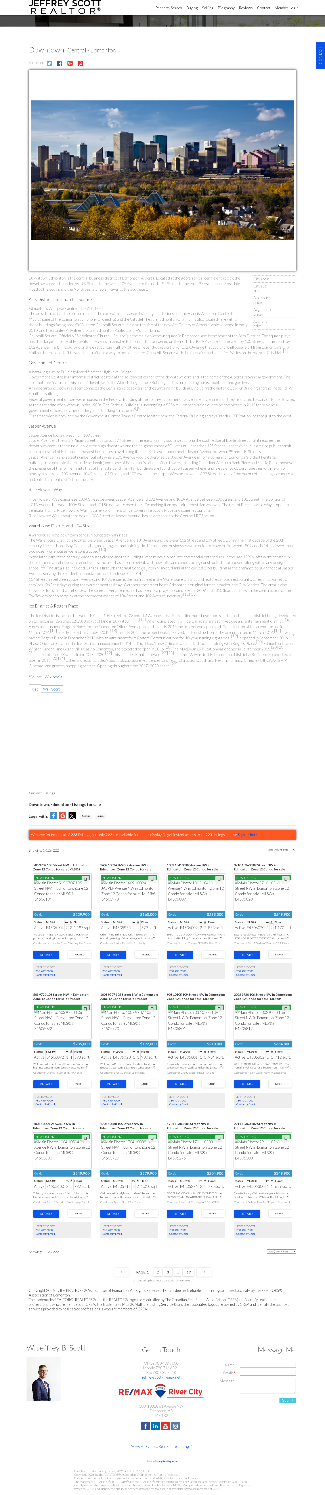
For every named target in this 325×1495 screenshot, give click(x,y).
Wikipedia (53, 676)
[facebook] (146, 1426)
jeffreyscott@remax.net (161, 1377)
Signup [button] (86, 816)
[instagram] (176, 1426)
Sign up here (248, 834)
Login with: (38, 816)
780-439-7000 (44, 971)
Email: (228, 1373)
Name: (230, 1365)
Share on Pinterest (80, 63)
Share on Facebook (60, 63)
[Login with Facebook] (53, 818)
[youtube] (166, 1426)
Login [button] (100, 816)
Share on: (36, 62)
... (178, 1272)
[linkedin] (156, 1426)
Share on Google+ (70, 63)
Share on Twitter (49, 63)
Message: (227, 1381)
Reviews (246, 8)
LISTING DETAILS (46, 955)
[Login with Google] (62, 818)
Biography (226, 8)
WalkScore (52, 689)
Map (34, 689)
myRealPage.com (168, 1461)
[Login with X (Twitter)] (72, 818)
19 (189, 1272)
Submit (287, 1400)
